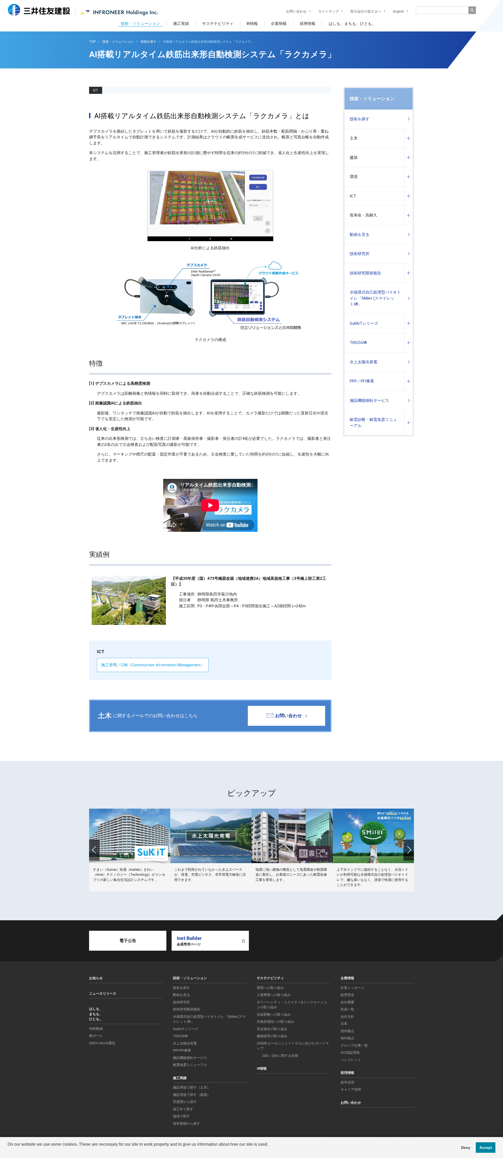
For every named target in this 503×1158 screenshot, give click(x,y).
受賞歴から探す (185, 1102)
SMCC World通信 (102, 1043)
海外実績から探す (186, 1123)
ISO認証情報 (350, 1052)
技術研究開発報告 (365, 273)
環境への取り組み (270, 988)
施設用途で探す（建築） (191, 1095)
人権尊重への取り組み (274, 995)
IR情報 (252, 23)
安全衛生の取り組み (272, 1029)
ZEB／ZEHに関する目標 (280, 1056)
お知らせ (96, 978)
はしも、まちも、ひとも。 (352, 23)
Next (408, 850)
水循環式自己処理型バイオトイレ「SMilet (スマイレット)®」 (375, 298)
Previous (94, 850)
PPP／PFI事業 (362, 381)
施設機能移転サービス (369, 400)
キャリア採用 (351, 1089)
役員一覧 (347, 1009)
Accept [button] (485, 1147)
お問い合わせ (296, 11)
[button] (8, 1151)
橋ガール (96, 1036)
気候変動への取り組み (274, 1014)
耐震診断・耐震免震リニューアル (373, 422)
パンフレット (351, 1060)
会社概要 (347, 1002)
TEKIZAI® (358, 342)
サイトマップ (328, 11)
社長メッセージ (352, 988)
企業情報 (279, 23)
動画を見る (359, 234)
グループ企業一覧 (354, 1045)
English (398, 11)
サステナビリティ (217, 23)
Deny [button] (465, 1147)
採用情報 (307, 23)
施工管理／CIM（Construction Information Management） (152, 665)
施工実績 (181, 23)
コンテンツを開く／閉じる (408, 138)
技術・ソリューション (140, 23)
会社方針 (347, 1017)
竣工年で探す (183, 1109)
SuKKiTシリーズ (364, 323)
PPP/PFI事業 (182, 1050)
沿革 (344, 1024)
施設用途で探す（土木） (191, 1087)
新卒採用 (347, 1082)
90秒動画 (96, 1029)
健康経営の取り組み (272, 1036)
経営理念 (347, 995)
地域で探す (181, 1116)
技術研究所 (359, 253)
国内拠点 (347, 1031)
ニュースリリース (102, 993)
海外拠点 (347, 1038)
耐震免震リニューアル (190, 1065)
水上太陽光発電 (363, 362)
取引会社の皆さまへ (366, 11)
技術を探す (359, 119)
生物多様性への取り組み (275, 1022)
